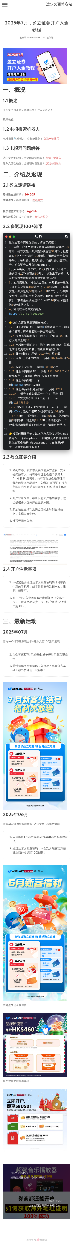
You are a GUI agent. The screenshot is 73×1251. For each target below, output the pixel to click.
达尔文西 (31, 1240)
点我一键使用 (51, 138)
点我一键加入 (53, 158)
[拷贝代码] (66, 236)
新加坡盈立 (41, 216)
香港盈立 (37, 200)
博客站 (43, 1240)
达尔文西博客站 (59, 4)
